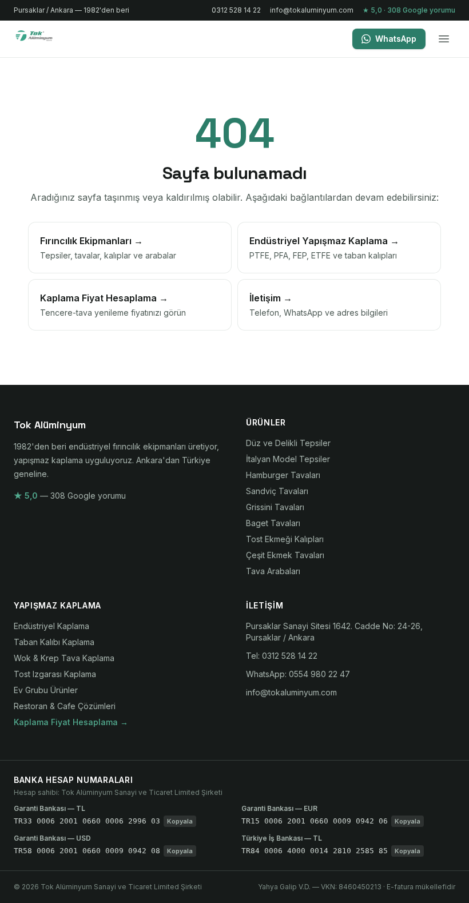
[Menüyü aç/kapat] (443, 38)
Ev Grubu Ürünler (46, 690)
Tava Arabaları (273, 571)
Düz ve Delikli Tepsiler (288, 443)
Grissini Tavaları (275, 507)
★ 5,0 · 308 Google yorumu (409, 10)
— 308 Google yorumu (70, 495)
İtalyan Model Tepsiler (288, 459)
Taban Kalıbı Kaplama (54, 642)
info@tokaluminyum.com (311, 10)
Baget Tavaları (273, 523)
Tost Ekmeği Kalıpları (285, 539)
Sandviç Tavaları (277, 491)
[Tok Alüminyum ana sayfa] (41, 38)
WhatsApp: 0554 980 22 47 (298, 674)
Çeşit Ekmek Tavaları (285, 555)
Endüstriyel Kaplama (51, 626)
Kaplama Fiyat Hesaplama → (71, 722)
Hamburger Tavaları (283, 475)
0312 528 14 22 (236, 10)
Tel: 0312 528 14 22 (281, 656)
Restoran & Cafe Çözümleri (65, 706)
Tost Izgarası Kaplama (55, 674)
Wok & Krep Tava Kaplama (64, 658)
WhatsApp (395, 38)
